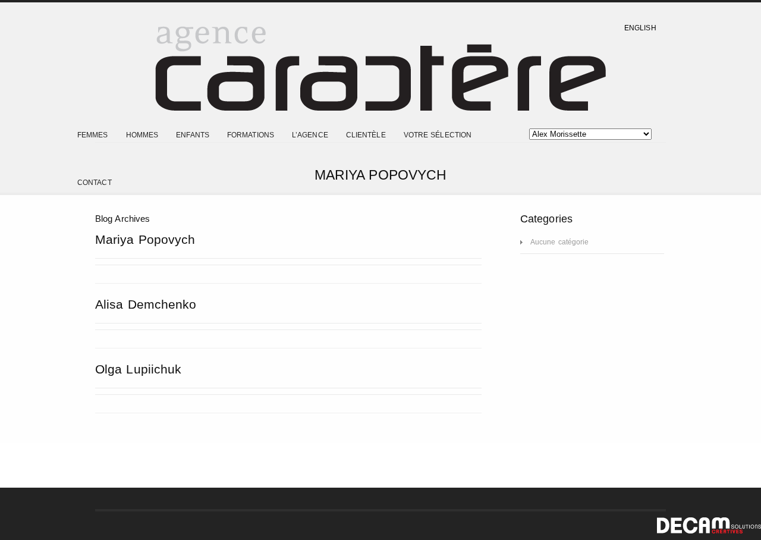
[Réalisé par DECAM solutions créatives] (709, 531)
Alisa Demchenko (146, 304)
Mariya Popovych (145, 239)
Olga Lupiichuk (138, 369)
